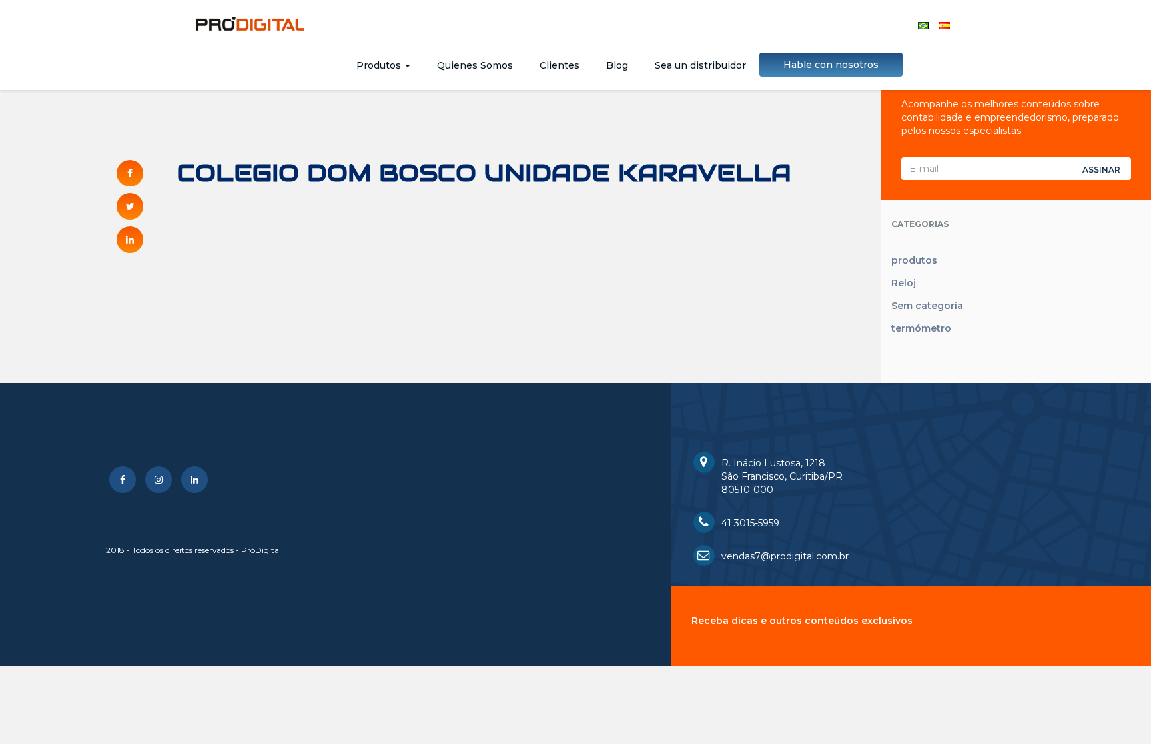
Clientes (559, 65)
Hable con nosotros (831, 65)
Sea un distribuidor (700, 65)
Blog (617, 65)
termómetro (921, 328)
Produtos (380, 65)
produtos (914, 260)
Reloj (903, 283)
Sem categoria (927, 306)
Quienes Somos (475, 65)
